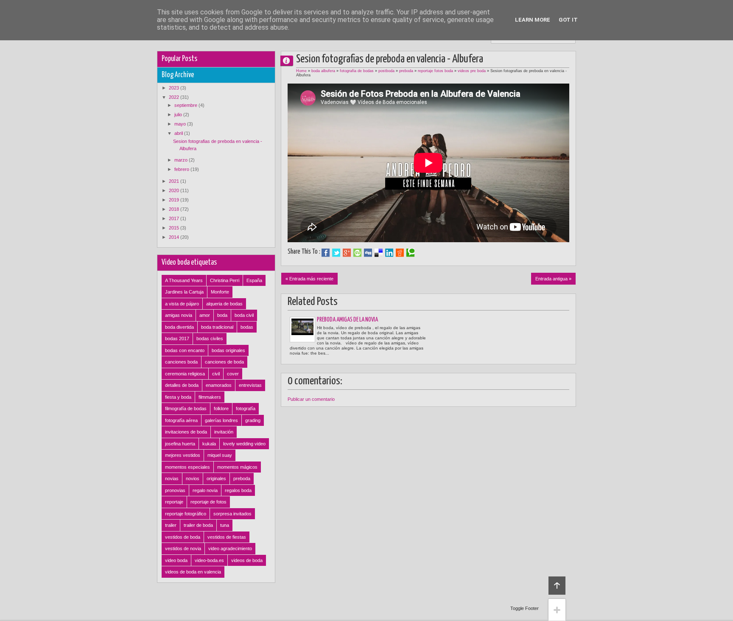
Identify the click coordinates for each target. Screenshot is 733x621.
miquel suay (219, 455)
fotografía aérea (181, 420)
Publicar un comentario (311, 399)
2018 (174, 209)
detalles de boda (182, 385)
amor (204, 315)
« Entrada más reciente (309, 278)
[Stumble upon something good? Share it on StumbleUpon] (357, 253)
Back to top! (556, 585)
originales (216, 478)
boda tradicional (217, 327)
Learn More (532, 20)
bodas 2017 (177, 338)
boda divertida (179, 327)
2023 (174, 87)
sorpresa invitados (232, 513)
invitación (223, 431)
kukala (209, 443)
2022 (174, 97)
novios (192, 478)
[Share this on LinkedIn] (389, 253)
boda (222, 315)
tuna (224, 525)
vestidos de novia (183, 548)
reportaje (174, 501)
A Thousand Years (184, 280)
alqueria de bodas (224, 303)
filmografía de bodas (186, 408)
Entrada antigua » (553, 278)
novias (172, 478)
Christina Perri (224, 280)
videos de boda (247, 560)
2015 (174, 227)
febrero (182, 169)
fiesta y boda (178, 397)
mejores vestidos (182, 455)
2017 (174, 218)
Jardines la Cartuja (184, 291)
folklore (221, 408)
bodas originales (228, 350)
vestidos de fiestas (226, 537)
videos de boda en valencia (193, 571)
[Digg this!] (368, 253)
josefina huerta (180, 443)
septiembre (186, 105)
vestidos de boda (182, 537)
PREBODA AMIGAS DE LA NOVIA (347, 320)
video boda (176, 560)
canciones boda (181, 361)
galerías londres (221, 420)
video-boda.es (209, 560)
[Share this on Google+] (347, 253)
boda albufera (323, 71)
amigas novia (178, 315)
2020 (174, 190)
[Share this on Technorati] (410, 253)
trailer (170, 525)
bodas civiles (209, 338)
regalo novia (205, 490)
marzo (181, 159)
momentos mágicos (237, 467)
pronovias (175, 490)
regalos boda (238, 490)
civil (216, 373)
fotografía (245, 408)
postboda (386, 71)
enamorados (219, 385)
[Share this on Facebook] (326, 253)
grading (252, 420)
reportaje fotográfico (185, 513)
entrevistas (250, 385)
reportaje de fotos (208, 501)
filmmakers (210, 397)
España (254, 280)
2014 (174, 237)
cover (233, 373)
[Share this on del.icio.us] (379, 253)
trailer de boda (198, 525)
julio (178, 114)
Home (301, 71)
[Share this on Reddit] (400, 253)
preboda (406, 71)
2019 (174, 199)
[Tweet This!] (336, 253)
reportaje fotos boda (435, 71)
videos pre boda (472, 71)
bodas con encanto (184, 350)
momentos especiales (187, 467)
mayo (180, 123)
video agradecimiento (230, 548)
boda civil (244, 315)
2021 (174, 181)
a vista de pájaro (182, 303)
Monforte (220, 291)
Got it (568, 20)
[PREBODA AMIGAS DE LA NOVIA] (302, 329)
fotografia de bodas (357, 71)
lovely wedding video (244, 443)
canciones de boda (224, 361)
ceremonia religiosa (185, 373)
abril (179, 133)
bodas (247, 327)
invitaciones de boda (186, 431)
